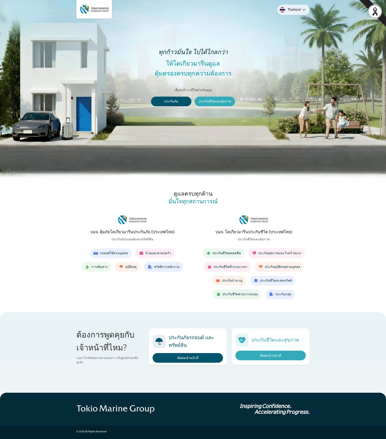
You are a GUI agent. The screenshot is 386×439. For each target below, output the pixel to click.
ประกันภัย (171, 101)
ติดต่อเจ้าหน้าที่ (187, 358)
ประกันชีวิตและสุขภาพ (215, 101)
